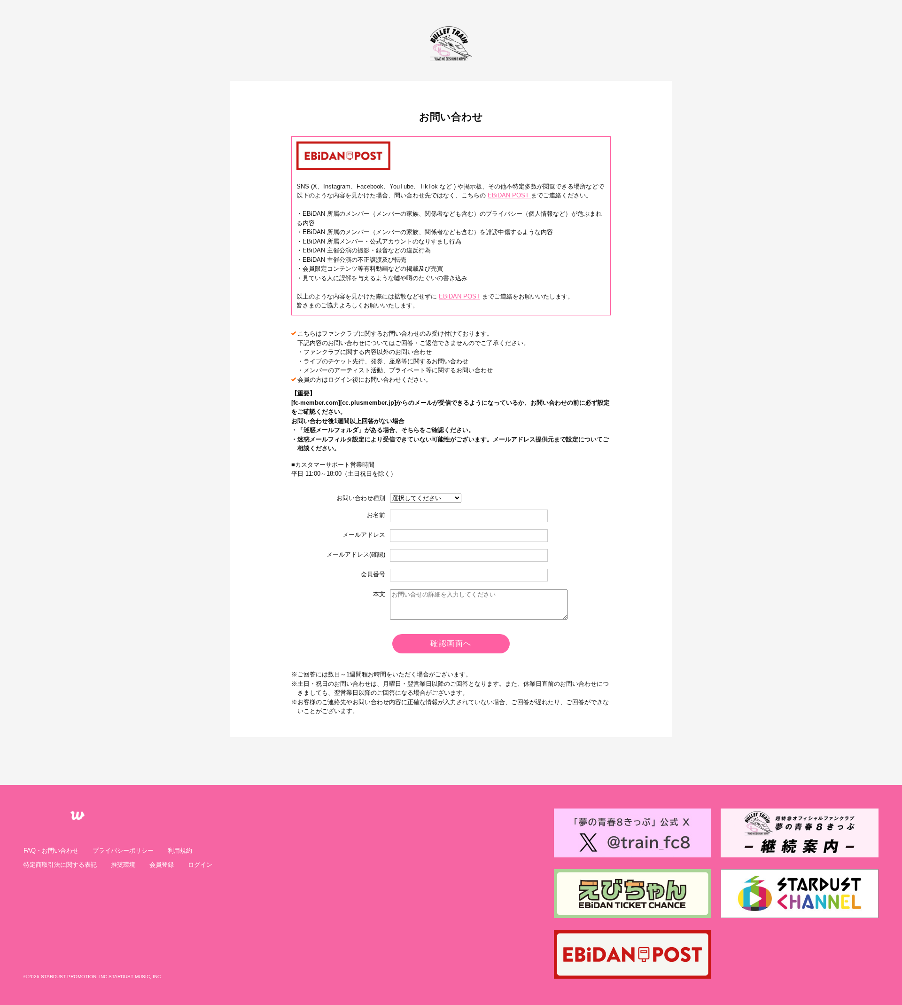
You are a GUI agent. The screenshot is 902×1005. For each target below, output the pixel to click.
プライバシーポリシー (123, 850)
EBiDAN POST (459, 296)
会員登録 (161, 864)
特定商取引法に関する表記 (60, 864)
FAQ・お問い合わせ (50, 850)
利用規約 (180, 850)
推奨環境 (123, 864)
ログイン (200, 864)
